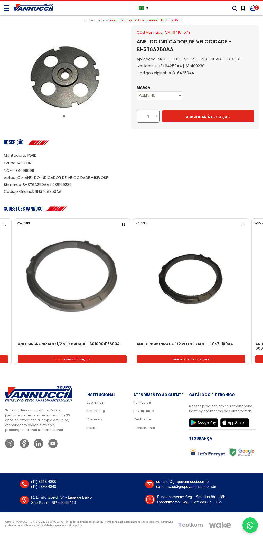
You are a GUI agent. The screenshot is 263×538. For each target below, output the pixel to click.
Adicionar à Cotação (208, 116)
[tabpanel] (65, 77)
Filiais (90, 427)
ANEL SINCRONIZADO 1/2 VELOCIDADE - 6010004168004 (69, 344)
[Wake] (220, 525)
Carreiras (94, 419)
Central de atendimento (144, 423)
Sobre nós (95, 402)
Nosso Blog (95, 410)
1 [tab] (65, 117)
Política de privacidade (143, 406)
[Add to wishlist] (5, 224)
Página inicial (94, 20)
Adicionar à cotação (72, 359)
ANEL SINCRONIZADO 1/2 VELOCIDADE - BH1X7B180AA (185, 344)
